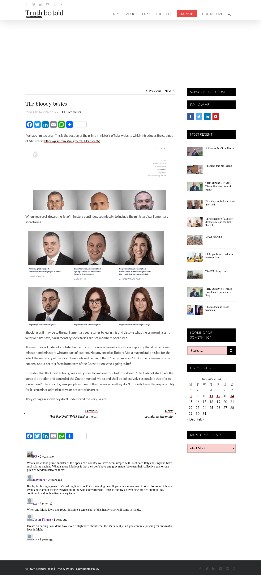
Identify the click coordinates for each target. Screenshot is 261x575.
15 (191, 402)
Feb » (200, 419)
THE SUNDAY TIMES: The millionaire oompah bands (218, 186)
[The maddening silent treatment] (195, 311)
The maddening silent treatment (217, 308)
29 (191, 414)
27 (225, 408)
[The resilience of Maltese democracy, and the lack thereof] (195, 223)
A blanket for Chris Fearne (219, 148)
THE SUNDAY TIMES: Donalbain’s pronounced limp (218, 292)
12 (218, 396)
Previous (155, 91)
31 (204, 414)
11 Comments (71, 112)
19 (218, 402)
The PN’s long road (216, 271)
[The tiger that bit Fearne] (195, 170)
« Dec (191, 419)
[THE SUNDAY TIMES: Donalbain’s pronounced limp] (195, 293)
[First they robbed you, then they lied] (195, 206)
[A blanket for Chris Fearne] (195, 153)
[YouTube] (215, 116)
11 (211, 396)
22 (191, 408)
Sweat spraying (213, 236)
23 (197, 408)
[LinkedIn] (207, 116)
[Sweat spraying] (195, 241)
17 (204, 402)
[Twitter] (199, 116)
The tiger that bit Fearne (218, 165)
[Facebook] (190, 116)
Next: (158, 413)
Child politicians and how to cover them (219, 255)
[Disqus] (100, 497)
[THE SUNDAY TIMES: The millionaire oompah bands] (195, 188)
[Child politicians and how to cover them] (195, 258)
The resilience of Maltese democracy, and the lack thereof (219, 222)
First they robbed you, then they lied (220, 202)
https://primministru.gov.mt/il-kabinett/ (71, 141)
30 (197, 414)
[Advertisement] (130, 48)
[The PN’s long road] (195, 276)
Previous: (73, 413)
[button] (229, 14)
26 (218, 408)
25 (211, 408)
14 (232, 396)
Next (168, 91)
